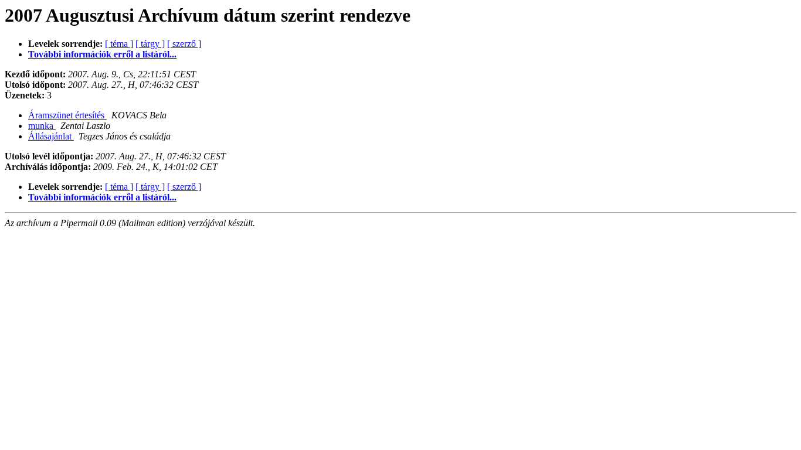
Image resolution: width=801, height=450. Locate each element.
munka (42, 126)
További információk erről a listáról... (102, 54)
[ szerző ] (184, 44)
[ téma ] (119, 44)
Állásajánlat (51, 136)
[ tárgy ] (150, 44)
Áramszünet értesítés (67, 115)
